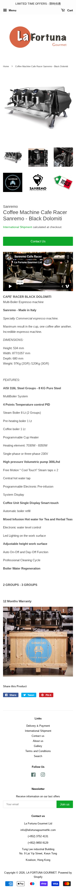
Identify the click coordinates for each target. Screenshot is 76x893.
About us (38, 740)
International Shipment (17, 227)
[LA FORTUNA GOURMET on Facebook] (33, 775)
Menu (12, 10)
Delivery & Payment (38, 725)
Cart (69, 10)
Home (6, 66)
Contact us (38, 735)
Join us (65, 804)
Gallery (38, 746)
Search (38, 756)
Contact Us (38, 241)
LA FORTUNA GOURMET (41, 872)
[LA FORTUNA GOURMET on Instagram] (43, 775)
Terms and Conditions (38, 751)
